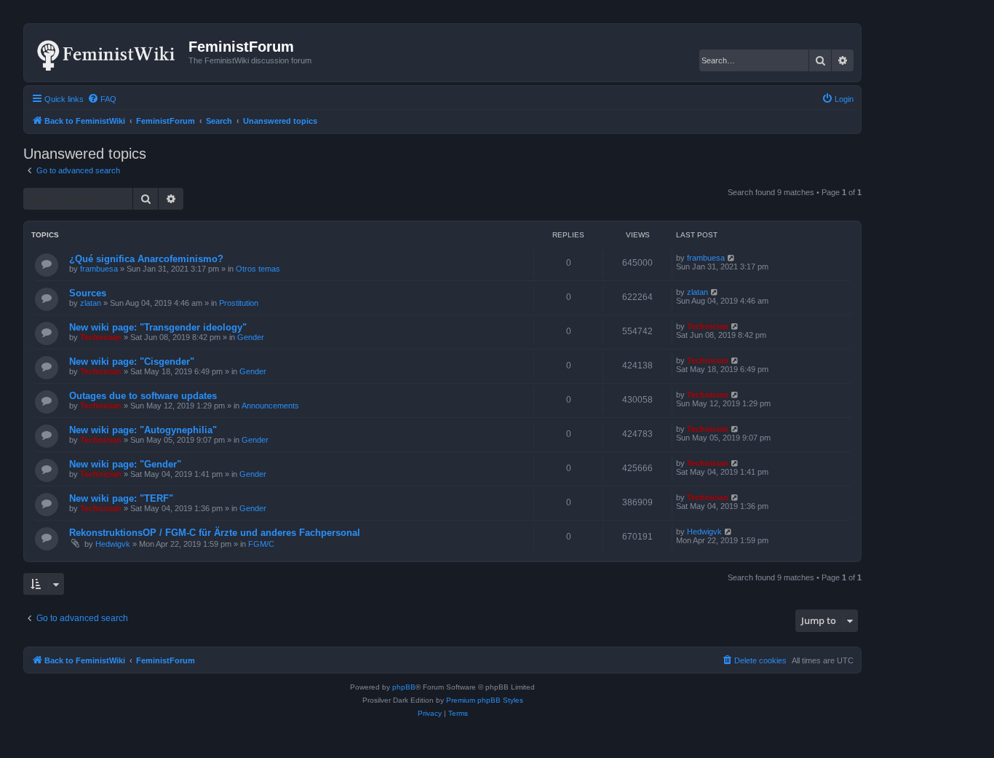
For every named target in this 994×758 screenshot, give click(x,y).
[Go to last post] (731, 257)
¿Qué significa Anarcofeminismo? (146, 258)
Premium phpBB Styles (484, 700)
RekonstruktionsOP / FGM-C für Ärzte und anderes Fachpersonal (214, 532)
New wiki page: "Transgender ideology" (158, 327)
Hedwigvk (112, 544)
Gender (250, 337)
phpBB (404, 687)
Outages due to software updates (143, 395)
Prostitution (238, 303)
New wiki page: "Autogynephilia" (143, 430)
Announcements (270, 405)
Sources (87, 293)
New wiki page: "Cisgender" (131, 361)
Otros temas (258, 268)
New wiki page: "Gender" (125, 464)
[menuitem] (101, 99)
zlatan (90, 303)
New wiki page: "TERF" (121, 498)
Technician (101, 337)
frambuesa (99, 268)
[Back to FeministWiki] (108, 52)
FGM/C (261, 544)
